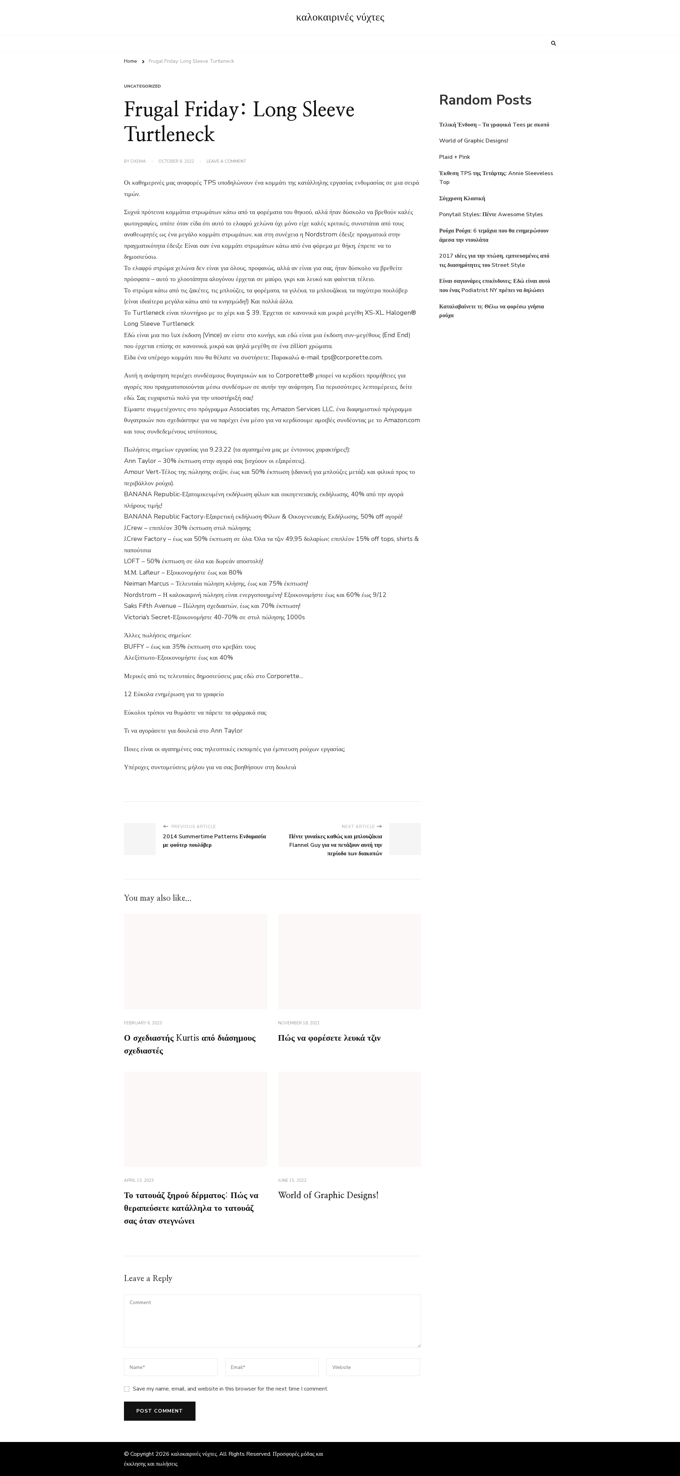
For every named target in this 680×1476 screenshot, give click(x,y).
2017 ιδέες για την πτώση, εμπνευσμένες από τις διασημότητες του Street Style (494, 260)
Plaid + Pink (454, 157)
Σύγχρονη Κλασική (462, 198)
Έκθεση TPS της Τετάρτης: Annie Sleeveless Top (496, 177)
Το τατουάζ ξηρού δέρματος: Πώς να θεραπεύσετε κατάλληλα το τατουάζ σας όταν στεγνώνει (191, 1208)
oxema (138, 161)
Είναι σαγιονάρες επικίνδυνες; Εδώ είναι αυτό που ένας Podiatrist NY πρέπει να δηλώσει (494, 285)
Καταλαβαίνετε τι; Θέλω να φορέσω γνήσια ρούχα (491, 311)
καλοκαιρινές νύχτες (340, 17)
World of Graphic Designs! (328, 1195)
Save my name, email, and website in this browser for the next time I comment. (230, 1389)
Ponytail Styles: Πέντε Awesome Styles (491, 214)
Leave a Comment (226, 161)
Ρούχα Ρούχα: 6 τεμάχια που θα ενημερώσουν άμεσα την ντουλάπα (494, 235)
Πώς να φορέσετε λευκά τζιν (329, 1038)
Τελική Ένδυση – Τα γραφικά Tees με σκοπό (494, 125)
